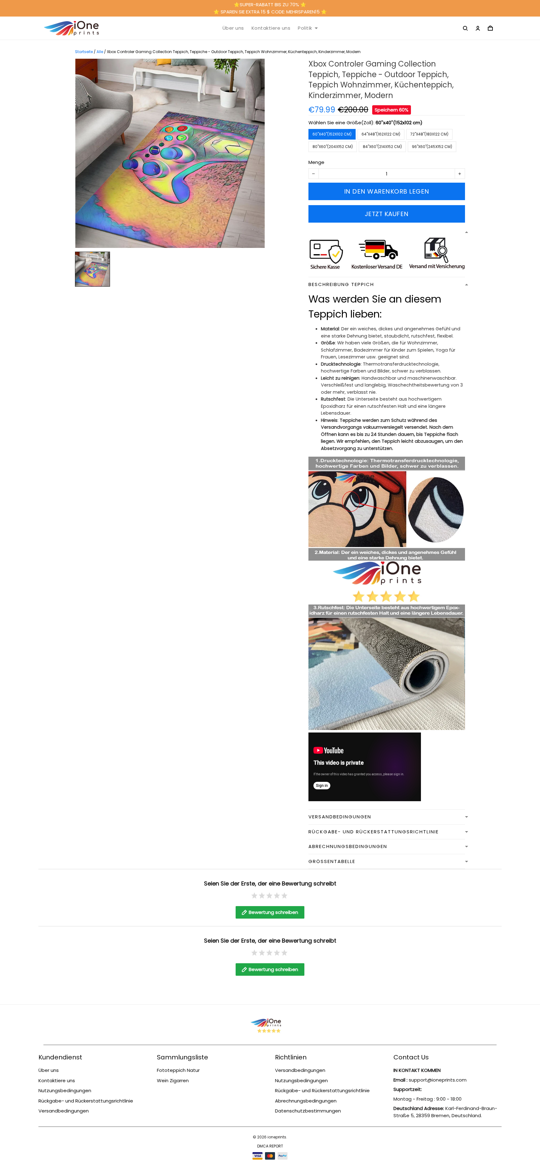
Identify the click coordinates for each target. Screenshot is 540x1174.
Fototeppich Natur (178, 1070)
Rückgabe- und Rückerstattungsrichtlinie (85, 1101)
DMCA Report (270, 1146)
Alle (100, 51)
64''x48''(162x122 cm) (381, 134)
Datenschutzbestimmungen (308, 1110)
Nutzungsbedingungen (64, 1090)
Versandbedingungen (63, 1110)
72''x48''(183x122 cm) (429, 134)
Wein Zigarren (173, 1080)
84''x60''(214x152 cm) (382, 146)
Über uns (233, 28)
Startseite (84, 51)
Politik (305, 28)
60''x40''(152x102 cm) (399, 122)
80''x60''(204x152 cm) (332, 146)
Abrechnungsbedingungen (306, 1101)
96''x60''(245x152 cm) (432, 146)
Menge (316, 162)
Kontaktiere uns (271, 28)
